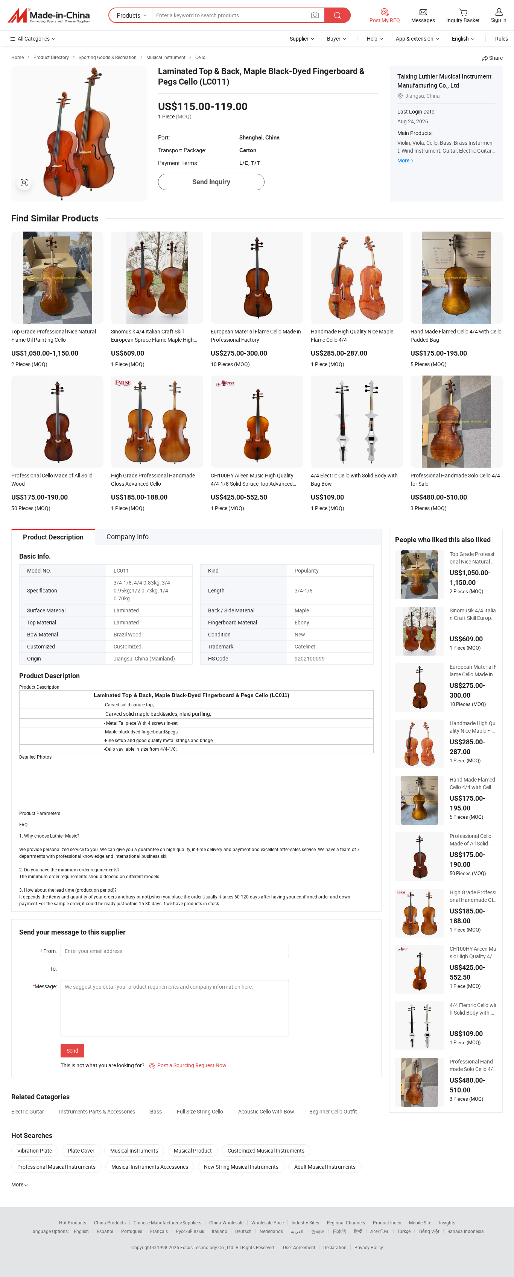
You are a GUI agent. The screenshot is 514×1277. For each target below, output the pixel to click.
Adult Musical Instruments (325, 1166)
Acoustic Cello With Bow (266, 1111)
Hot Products (72, 1222)
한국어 (318, 1231)
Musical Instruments (134, 1150)
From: (48, 950)
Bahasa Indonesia (465, 1231)
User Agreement (299, 1247)
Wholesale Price (267, 1222)
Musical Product (193, 1150)
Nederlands (271, 1231)
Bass (156, 1111)
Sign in (498, 19)
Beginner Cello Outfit (333, 1111)
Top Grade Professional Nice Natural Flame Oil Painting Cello (473, 557)
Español (105, 1231)
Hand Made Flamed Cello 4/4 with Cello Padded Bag (472, 783)
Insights (447, 1222)
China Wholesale (226, 1222)
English (81, 1231)
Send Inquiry (211, 182)
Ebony (302, 622)
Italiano (219, 1231)
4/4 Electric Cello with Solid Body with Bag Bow (473, 1008)
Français (159, 1231)
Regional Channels (346, 1222)
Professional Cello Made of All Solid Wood (473, 839)
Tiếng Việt (428, 1231)
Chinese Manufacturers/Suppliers (167, 1222)
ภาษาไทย (379, 1231)
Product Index (387, 1222)
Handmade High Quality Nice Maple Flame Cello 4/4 (473, 727)
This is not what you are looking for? (102, 1065)
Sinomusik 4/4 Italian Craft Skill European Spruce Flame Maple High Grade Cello (473, 614)
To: (53, 968)
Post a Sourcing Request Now (188, 1065)
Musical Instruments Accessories (149, 1166)
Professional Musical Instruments (56, 1166)
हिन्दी (358, 1231)
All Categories (34, 38)
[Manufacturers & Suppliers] (49, 15)
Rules (501, 38)
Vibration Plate (34, 1150)
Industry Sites (305, 1222)
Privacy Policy (368, 1247)
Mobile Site (420, 1222)
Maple (302, 610)
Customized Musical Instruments (266, 1150)
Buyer (334, 38)
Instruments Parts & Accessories (97, 1111)
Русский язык (190, 1231)
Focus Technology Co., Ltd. (208, 1247)
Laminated (126, 610)
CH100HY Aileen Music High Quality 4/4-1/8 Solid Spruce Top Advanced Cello (473, 952)
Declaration (335, 1247)
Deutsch (243, 1231)
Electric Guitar (27, 1111)
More (403, 160)
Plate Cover (81, 1150)
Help (372, 38)
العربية (297, 1231)
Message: (44, 986)
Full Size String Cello (200, 1111)
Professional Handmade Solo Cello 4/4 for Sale (473, 1065)
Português (131, 1231)
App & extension (414, 38)
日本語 (339, 1231)
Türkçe (404, 1231)
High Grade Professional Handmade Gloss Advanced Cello (473, 896)
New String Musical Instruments (241, 1166)
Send (72, 1050)
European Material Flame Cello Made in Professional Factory (473, 670)
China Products (110, 1222)
